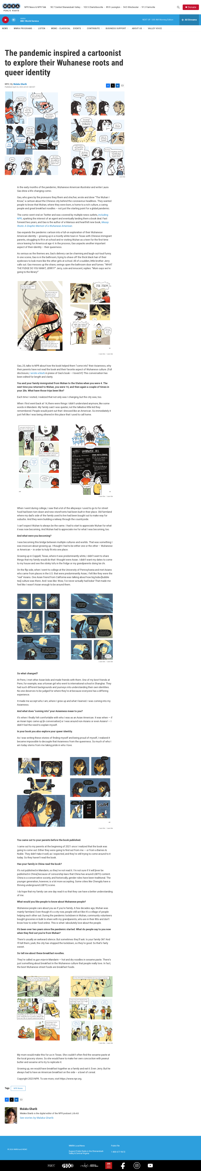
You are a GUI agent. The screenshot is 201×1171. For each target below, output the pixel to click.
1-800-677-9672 (118, 1152)
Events (77, 28)
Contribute (93, 28)
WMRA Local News (77, 1146)
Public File (115, 1146)
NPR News (18, 1088)
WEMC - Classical (60, 28)
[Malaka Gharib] (11, 1115)
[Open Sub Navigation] (10, 28)
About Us (137, 28)
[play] (5, 19)
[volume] (13, 20)
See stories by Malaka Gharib (36, 1117)
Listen (41, 28)
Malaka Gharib (20, 84)
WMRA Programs (23, 28)
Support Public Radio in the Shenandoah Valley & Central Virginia (86, 1152)
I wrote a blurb (37, 373)
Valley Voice (155, 28)
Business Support (116, 28)
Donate (192, 7)
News (5, 28)
